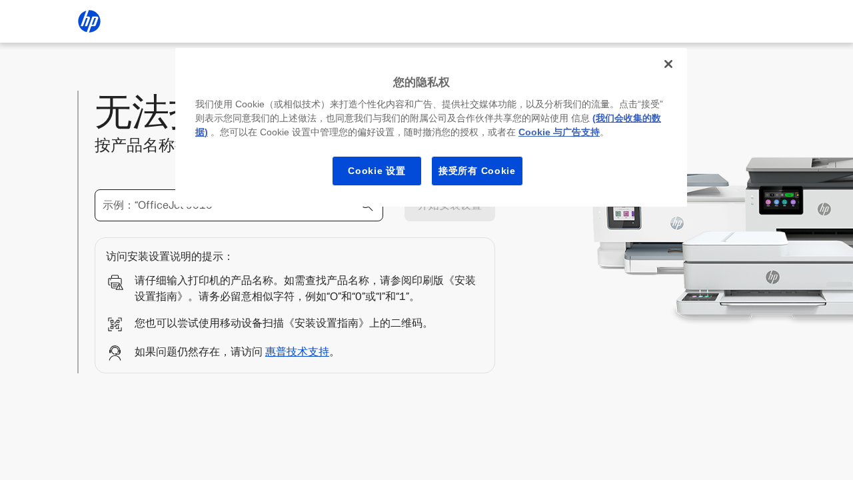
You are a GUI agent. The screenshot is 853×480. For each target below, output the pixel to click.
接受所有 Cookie (477, 170)
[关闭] (668, 64)
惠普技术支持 (297, 351)
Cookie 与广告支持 (559, 132)
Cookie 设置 (376, 170)
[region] (431, 127)
